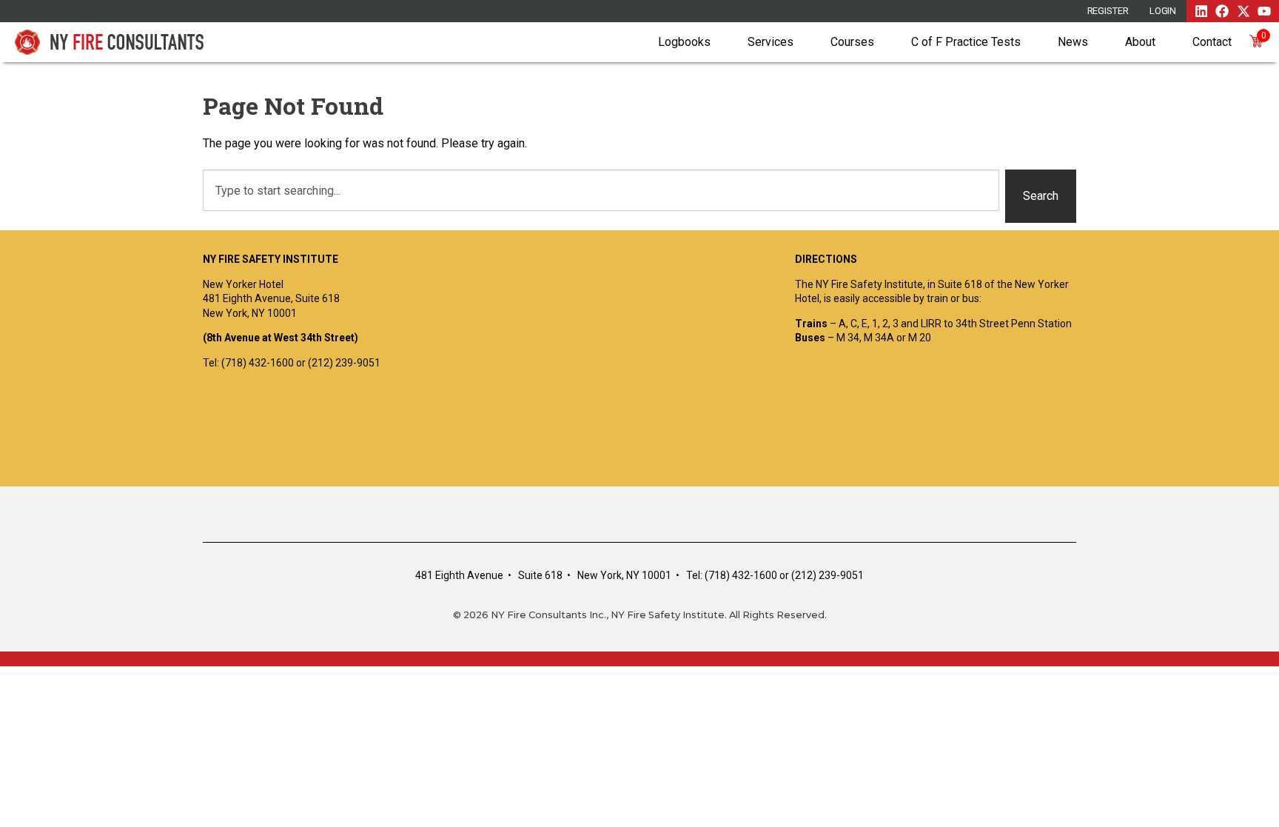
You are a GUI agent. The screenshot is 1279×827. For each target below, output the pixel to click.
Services (770, 42)
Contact (1212, 42)
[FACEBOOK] (1222, 11)
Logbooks (684, 42)
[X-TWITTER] (1243, 11)
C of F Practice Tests (966, 42)
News (1073, 42)
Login (1163, 10)
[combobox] (601, 190)
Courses (852, 42)
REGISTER (1108, 10)
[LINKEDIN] (1201, 11)
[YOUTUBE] (1264, 11)
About (1140, 42)
